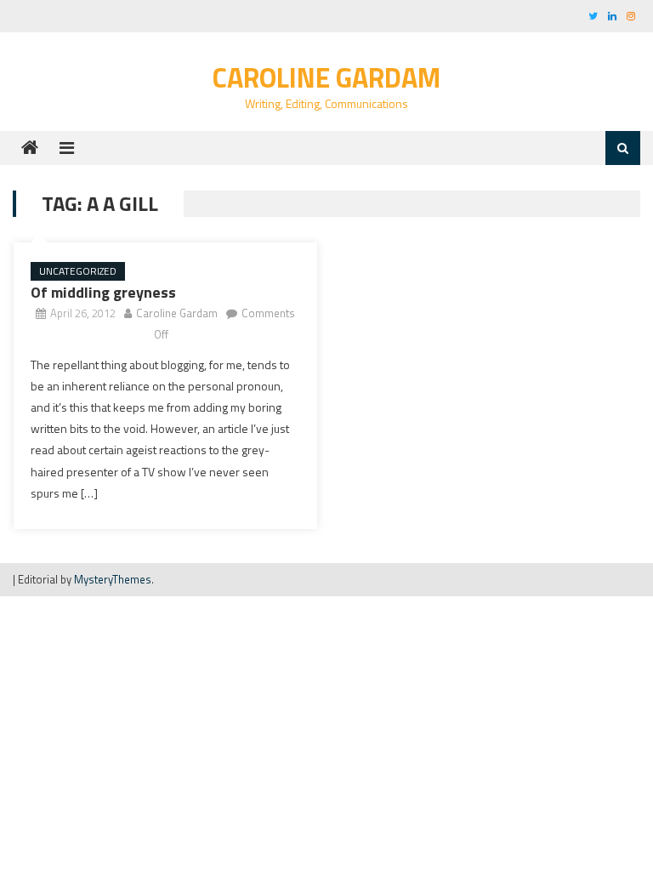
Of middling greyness (103, 292)
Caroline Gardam (326, 77)
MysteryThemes (112, 579)
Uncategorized (77, 271)
